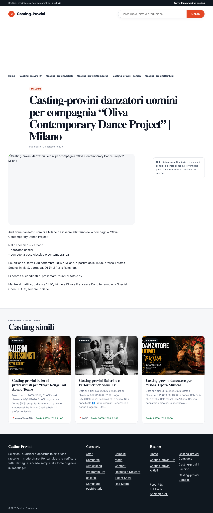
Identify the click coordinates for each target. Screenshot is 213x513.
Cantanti (120, 465)
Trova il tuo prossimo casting (189, 3)
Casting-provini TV (30, 76)
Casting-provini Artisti (59, 76)
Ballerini (36, 89)
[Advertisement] (106, 46)
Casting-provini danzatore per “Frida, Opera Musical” (169, 383)
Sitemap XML (159, 494)
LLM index (157, 489)
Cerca (195, 14)
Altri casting (94, 465)
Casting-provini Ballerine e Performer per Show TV (99, 383)
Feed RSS (156, 484)
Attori (89, 454)
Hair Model (122, 483)
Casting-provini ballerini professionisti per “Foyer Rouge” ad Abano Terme (39, 385)
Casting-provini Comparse (92, 76)
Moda (118, 460)
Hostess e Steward (127, 471)
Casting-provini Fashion (127, 76)
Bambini (120, 454)
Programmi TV (95, 471)
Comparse (93, 460)
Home (11, 76)
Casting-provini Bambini (159, 76)
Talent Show (123, 477)
